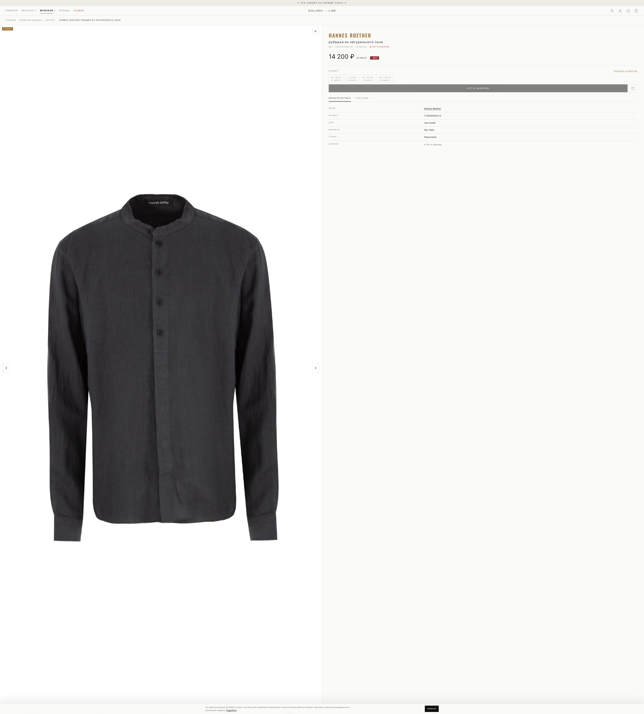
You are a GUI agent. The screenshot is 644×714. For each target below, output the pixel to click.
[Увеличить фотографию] (315, 31)
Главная (10, 20)
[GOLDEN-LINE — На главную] (322, 10)
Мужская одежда (30, 20)
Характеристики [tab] (340, 98)
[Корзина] (636, 10)
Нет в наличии (478, 88)
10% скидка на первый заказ (322, 3)
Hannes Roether (432, 108)
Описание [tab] (362, 98)
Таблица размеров (625, 71)
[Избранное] (628, 10)
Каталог (50, 20)
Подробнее (231, 710)
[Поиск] (612, 10)
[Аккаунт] (620, 10)
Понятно (431, 709)
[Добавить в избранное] (633, 88)
